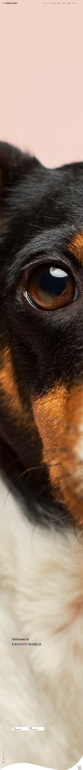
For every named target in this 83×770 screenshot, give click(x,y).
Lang (78, 3)
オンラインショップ (46, 3)
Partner (63, 3)
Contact (73, 3)
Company (69, 3)
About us (54, 3)
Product (58, 3)
